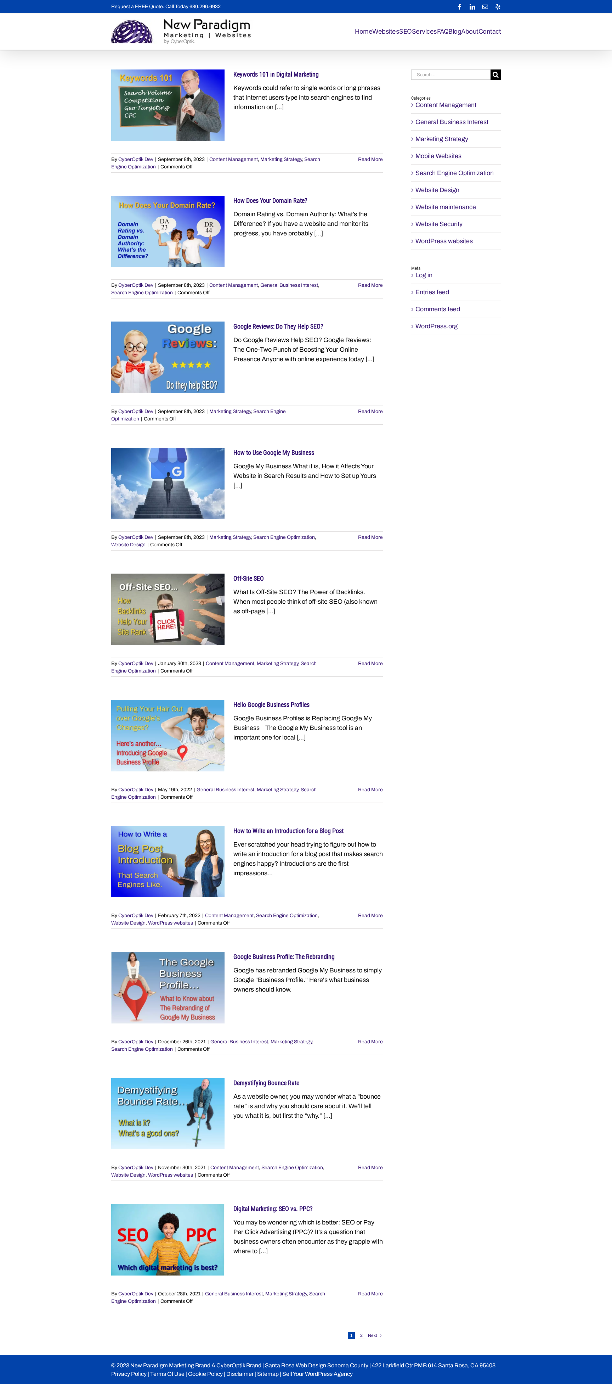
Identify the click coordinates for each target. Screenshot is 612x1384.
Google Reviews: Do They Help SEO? (278, 326)
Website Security (439, 224)
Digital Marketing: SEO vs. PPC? (273, 1208)
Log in (423, 275)
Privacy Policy (129, 1374)
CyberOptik (230, 1365)
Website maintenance (445, 207)
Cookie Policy (205, 1374)
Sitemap (268, 1374)
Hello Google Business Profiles (271, 704)
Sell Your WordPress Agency (317, 1374)
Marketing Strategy (281, 159)
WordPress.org (436, 326)
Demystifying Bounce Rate (266, 1083)
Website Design (128, 544)
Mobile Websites (438, 156)
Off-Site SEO (248, 578)
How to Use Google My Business (273, 452)
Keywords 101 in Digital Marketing (276, 74)
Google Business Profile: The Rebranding (284, 956)
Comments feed (437, 309)
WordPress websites (170, 923)
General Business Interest (289, 285)
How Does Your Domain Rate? (270, 200)
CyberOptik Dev (135, 159)
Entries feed (432, 292)
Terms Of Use (167, 1374)
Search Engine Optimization (142, 292)
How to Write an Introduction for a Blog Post (288, 831)
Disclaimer (240, 1374)
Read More (370, 159)
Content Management (233, 159)
